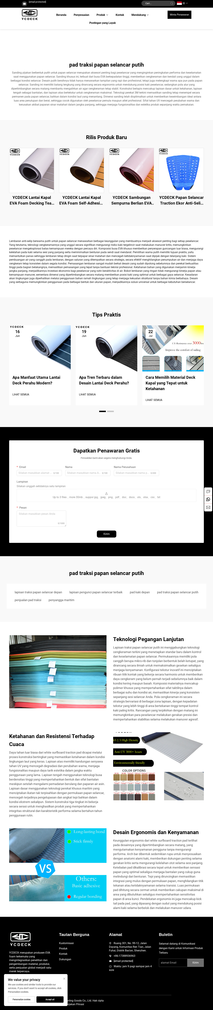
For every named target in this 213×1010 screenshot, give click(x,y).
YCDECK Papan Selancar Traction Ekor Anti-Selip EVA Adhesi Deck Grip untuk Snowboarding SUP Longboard (181, 200)
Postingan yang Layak (102, 22)
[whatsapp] (208, 499)
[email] (208, 507)
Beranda (61, 14)
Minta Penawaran (179, 14)
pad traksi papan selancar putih (177, 592)
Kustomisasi (66, 943)
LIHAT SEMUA (20, 394)
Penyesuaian (81, 14)
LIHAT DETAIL (31, 170)
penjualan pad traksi (28, 600)
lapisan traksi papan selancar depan (38, 592)
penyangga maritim (61, 600)
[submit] (171, 3)
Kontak (120, 14)
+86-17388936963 (124, 955)
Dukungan (65, 959)
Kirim (107, 534)
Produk (101, 14)
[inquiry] (208, 491)
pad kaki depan (140, 592)
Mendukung (138, 14)
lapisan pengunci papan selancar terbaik (95, 592)
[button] (102, 411)
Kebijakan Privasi (74, 1004)
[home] (30, 14)
